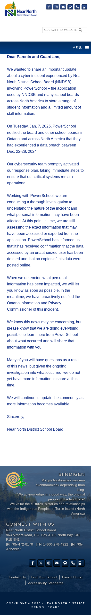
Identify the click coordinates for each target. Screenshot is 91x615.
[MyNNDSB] (84, 6)
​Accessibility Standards (45, 583)
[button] (78, 48)
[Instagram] (56, 6)
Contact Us (17, 577)
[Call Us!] (77, 6)
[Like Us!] (32, 563)
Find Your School (44, 577)
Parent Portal (72, 577)
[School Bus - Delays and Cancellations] (70, 6)
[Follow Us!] (40, 563)
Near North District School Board (20, 9)
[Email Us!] (63, 6)
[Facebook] (49, 6)
